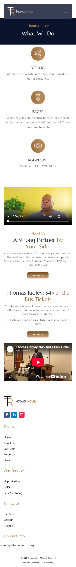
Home (7, 437)
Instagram (9, 525)
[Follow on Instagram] (22, 415)
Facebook (9, 514)
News (7, 460)
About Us (9, 443)
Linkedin (8, 519)
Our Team (9, 448)
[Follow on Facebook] (7, 415)
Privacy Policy (48, 563)
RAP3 (7, 487)
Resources (9, 454)
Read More (38, 275)
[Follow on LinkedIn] (14, 415)
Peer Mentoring (13, 493)
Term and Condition (30, 563)
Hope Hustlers (12, 481)
